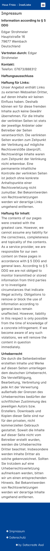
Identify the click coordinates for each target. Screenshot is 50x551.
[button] (43, 5)
